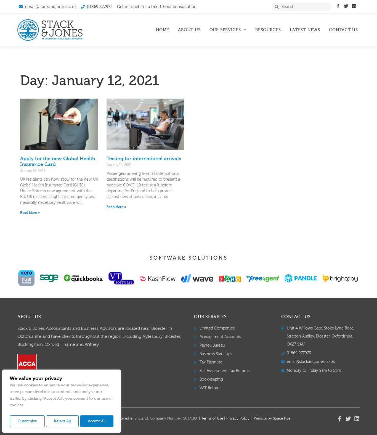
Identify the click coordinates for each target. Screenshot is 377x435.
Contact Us (343, 30)
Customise (27, 421)
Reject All (62, 421)
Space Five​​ (281, 418)
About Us (189, 30)
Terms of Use (212, 418)
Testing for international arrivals (144, 159)
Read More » (30, 213)
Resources (268, 30)
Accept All (97, 421)
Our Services (225, 30)
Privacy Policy (237, 418)
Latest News (305, 30)
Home (162, 30)
